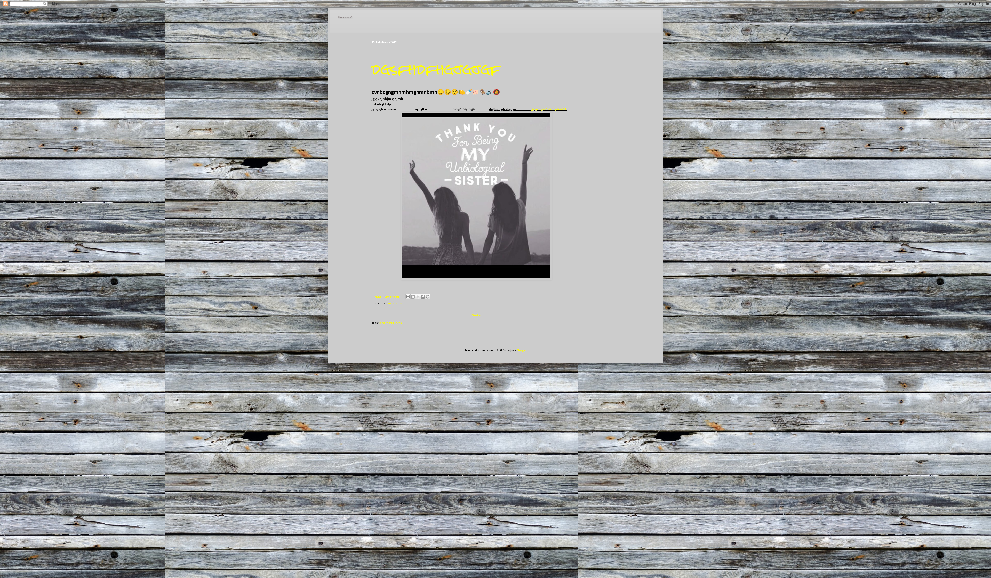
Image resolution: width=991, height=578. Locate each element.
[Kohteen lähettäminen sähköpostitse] (408, 296)
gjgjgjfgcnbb (395, 303)
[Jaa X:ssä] (417, 296)
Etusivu (476, 315)
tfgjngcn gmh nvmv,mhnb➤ (548, 109)
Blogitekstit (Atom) (391, 323)
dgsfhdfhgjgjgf (436, 69)
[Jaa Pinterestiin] (427, 296)
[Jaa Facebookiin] (422, 296)
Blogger (521, 350)
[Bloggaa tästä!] (412, 296)
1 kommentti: (392, 296)
